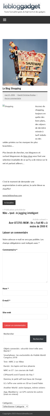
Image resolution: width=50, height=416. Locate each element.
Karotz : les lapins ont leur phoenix (19, 366)
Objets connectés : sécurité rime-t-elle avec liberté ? (23, 349)
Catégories (7, 402)
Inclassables (9, 202)
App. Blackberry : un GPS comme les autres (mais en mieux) (23, 392)
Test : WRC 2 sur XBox (14, 361)
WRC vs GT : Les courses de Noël (18, 370)
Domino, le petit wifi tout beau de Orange (23, 379)
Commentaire (10, 249)
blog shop (27, 156)
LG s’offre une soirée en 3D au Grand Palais (23, 383)
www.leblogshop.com (12, 195)
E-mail (6, 300)
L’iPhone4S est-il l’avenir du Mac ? (19, 374)
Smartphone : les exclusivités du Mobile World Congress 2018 (25, 356)
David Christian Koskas (26, 95)
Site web (7, 312)
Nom (6, 288)
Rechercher (9, 333)
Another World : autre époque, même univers (24, 387)
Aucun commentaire (13, 98)
